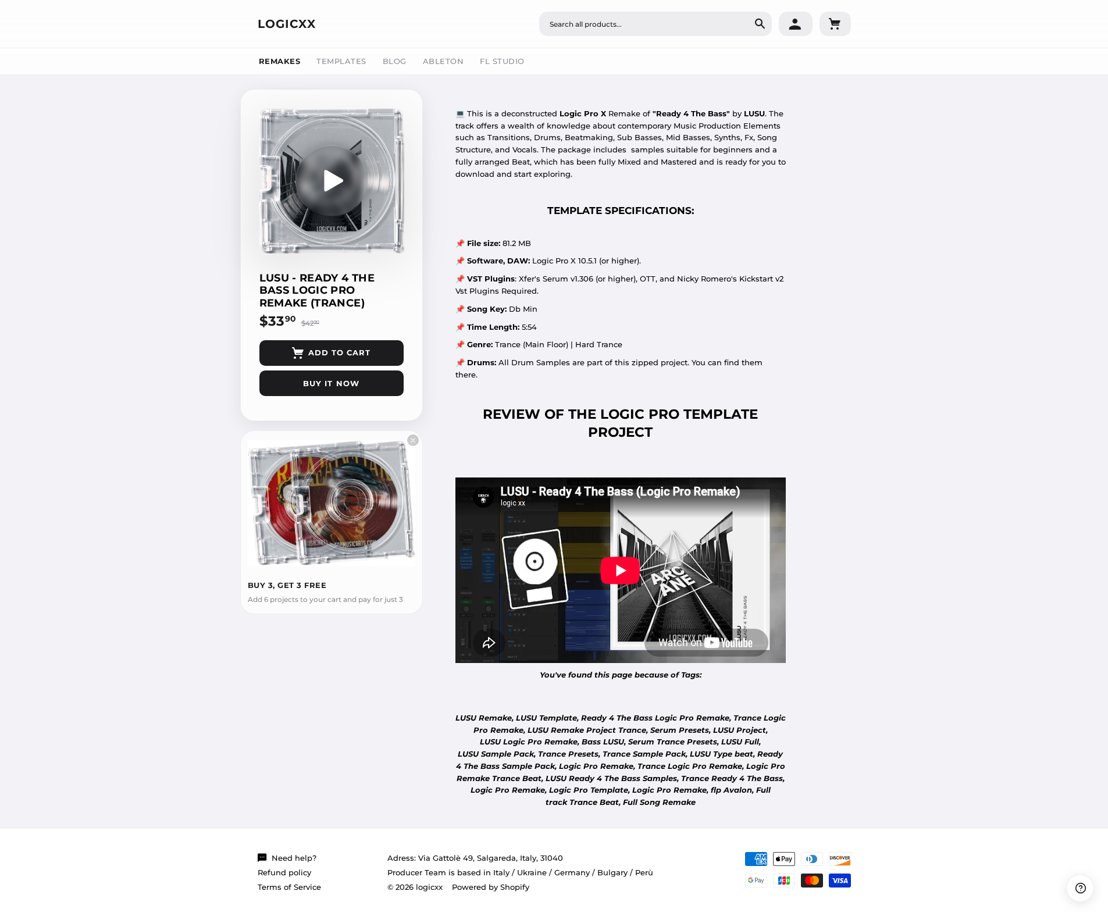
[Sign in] (796, 24)
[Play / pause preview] (331, 181)
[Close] (413, 440)
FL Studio (502, 61)
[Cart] (835, 24)
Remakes (280, 61)
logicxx (287, 24)
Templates (341, 61)
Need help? (294, 857)
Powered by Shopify (490, 887)
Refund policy (284, 872)
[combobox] (655, 24)
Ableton (443, 61)
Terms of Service (289, 887)
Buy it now (331, 383)
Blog (395, 61)
